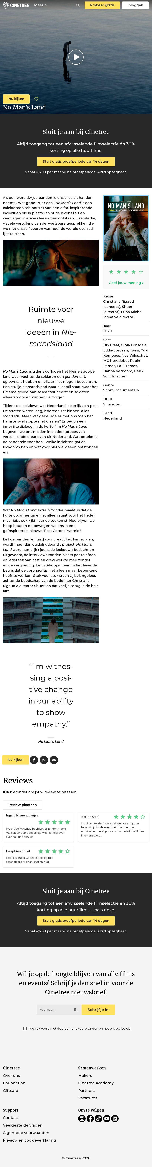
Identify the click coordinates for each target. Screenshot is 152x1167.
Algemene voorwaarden (26, 1132)
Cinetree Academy (96, 1083)
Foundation (14, 1083)
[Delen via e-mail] (54, 760)
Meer (39, 5)
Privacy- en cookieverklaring (29, 1140)
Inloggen (135, 5)
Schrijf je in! (98, 1009)
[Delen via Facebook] (34, 760)
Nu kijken (16, 99)
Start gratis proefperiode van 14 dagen (76, 162)
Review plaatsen (22, 805)
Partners (86, 1090)
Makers (85, 1075)
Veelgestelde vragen (22, 1125)
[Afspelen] (76, 57)
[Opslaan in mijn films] (36, 99)
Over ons (11, 1075)
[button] (78, 5)
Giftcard (10, 1090)
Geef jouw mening (125, 283)
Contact (10, 1117)
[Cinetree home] (16, 5)
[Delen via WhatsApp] (44, 760)
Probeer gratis (102, 5)
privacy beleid (120, 1028)
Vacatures (87, 1098)
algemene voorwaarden (80, 1028)
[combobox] (78, 5)
